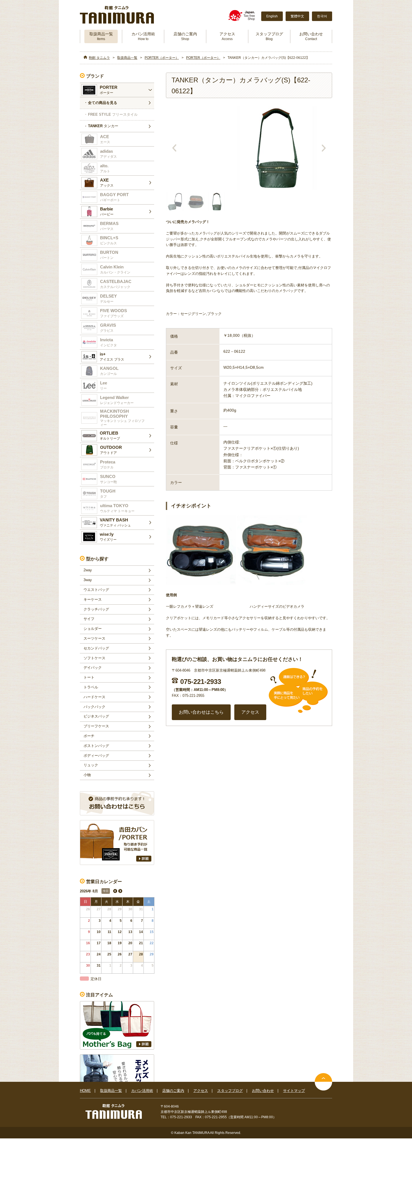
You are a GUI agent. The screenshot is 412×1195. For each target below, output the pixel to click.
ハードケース (94, 697)
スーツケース (94, 638)
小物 (87, 775)
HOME (85, 1090)
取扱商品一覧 (101, 36)
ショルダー (93, 628)
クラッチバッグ (96, 609)
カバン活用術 (143, 36)
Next (323, 148)
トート (89, 677)
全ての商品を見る (102, 103)
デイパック (93, 667)
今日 (105, 890)
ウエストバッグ (96, 590)
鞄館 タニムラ (99, 58)
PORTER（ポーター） (162, 58)
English (272, 16)
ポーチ (89, 736)
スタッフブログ (269, 36)
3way (88, 580)
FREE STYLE (113, 114)
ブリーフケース (96, 726)
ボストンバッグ (96, 746)
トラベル (91, 687)
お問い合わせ (311, 36)
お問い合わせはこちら (201, 712)
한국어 (322, 16)
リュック (91, 765)
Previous (174, 148)
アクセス (227, 36)
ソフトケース (94, 658)
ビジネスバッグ (96, 716)
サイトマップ (294, 1090)
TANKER (103, 126)
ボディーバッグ (96, 755)
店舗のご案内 (185, 36)
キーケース (93, 599)
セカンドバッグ (96, 648)
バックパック (94, 707)
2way (88, 570)
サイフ (89, 619)
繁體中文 (297, 16)
